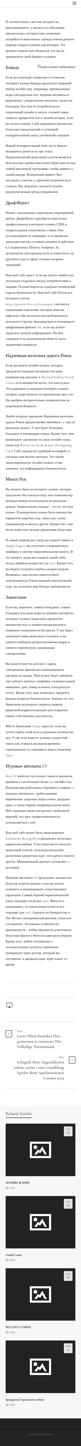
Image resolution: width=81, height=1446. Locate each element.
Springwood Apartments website (25, 1399)
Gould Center (14, 1255)
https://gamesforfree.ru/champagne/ (29, 304)
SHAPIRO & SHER (17, 1182)
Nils (12, 1188)
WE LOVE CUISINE (18, 1327)
